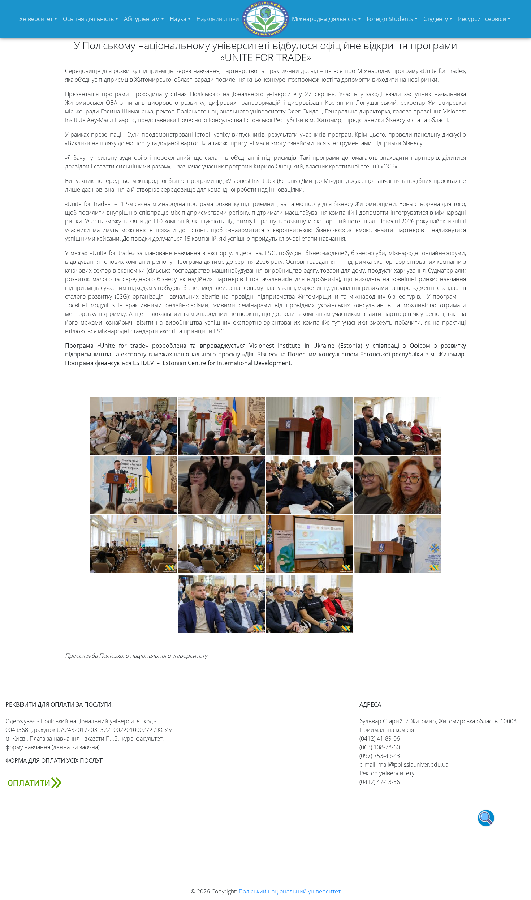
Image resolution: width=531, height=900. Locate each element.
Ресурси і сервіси (482, 19)
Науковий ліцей (218, 19)
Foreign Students (390, 19)
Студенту (435, 19)
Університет (36, 19)
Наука (178, 19)
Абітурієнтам (142, 19)
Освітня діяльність (88, 19)
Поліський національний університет (290, 891)
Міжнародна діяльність (324, 19)
